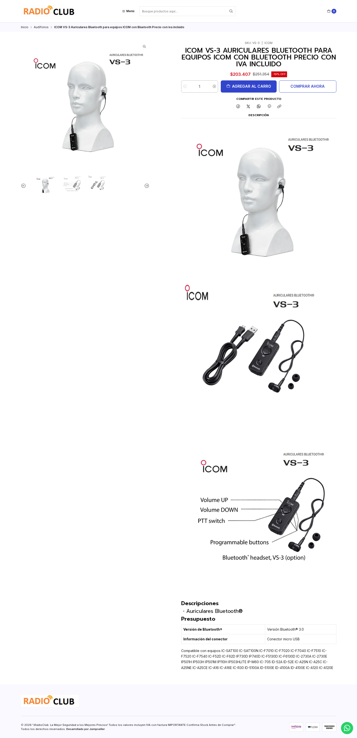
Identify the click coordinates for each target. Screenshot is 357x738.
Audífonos (41, 27)
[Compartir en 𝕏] (248, 107)
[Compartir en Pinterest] (269, 107)
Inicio (24, 27)
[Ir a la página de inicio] (50, 11)
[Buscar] (231, 11)
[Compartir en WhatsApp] (259, 107)
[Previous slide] (24, 185)
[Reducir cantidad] (184, 86)
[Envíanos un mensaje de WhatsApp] (347, 728)
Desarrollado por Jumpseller (85, 729)
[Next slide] (145, 185)
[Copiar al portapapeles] (279, 107)
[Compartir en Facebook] (238, 107)
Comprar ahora (307, 86)
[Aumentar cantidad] (214, 86)
